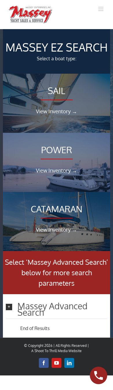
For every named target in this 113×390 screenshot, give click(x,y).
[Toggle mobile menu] (101, 9)
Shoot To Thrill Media (51, 351)
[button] (56, 309)
